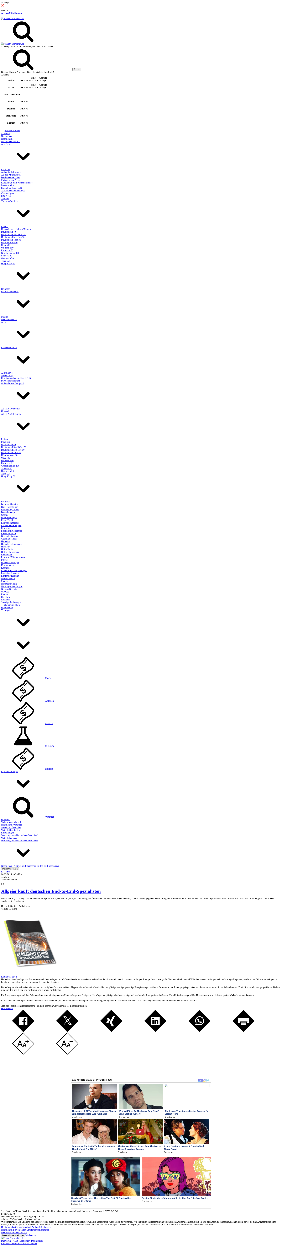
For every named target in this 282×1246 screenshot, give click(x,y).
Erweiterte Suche (12, 130)
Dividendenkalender (10, 380)
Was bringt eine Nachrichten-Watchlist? (19, 835)
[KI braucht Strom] (29, 974)
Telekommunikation (10, 605)
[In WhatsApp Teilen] (199, 1031)
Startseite (5, 133)
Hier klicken (7, 1008)
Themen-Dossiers (9, 201)
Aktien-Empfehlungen (30, 1229)
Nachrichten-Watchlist (11, 824)
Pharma (4, 594)
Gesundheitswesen (10, 536)
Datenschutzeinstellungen (13, 1235)
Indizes (4, 226)
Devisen (49, 769)
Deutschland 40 (8, 232)
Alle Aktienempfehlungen (13, 190)
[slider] (5, 882)
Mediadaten (30, 1235)
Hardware (5, 546)
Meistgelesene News (10, 180)
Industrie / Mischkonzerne (13, 557)
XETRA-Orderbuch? (11, 414)
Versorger (5, 610)
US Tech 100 (7, 247)
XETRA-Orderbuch (10, 408)
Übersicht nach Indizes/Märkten (16, 229)
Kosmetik (5, 568)
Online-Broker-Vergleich (12, 383)
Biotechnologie (8, 512)
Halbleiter (5, 541)
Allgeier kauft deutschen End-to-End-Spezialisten (51, 891)
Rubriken (5, 169)
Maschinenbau (8, 578)
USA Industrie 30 (9, 242)
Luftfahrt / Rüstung (10, 576)
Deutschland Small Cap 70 (13, 234)
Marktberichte (7, 185)
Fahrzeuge (6, 528)
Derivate (49, 723)
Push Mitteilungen (10, 869)
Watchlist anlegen (9, 838)
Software (5, 599)
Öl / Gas (5, 591)
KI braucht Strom (9, 976)
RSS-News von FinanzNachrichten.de (19, 1243)
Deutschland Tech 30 (11, 239)
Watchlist (49, 817)
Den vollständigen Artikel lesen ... (17, 906)
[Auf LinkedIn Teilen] (155, 1031)
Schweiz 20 (6, 255)
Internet (4, 560)
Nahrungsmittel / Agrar (11, 586)
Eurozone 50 (7, 250)
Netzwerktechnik (9, 589)
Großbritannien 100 (10, 253)
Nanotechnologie (9, 583)
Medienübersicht (9, 319)
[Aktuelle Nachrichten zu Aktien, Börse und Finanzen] (12, 18)
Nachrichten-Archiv (17, 1232)
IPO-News (6, 196)
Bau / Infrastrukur (9, 507)
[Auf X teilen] (67, 1031)
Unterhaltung (7, 607)
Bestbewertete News (10, 177)
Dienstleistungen (9, 517)
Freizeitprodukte (8, 533)
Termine (5, 198)
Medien (4, 317)
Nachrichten (6, 136)
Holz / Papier (7, 549)
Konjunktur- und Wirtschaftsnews (16, 182)
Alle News (6, 144)
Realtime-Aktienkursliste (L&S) (16, 378)
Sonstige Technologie (11, 602)
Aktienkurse (6, 372)
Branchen (5, 289)
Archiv (4, 322)
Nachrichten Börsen (10, 1229)
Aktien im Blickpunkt (11, 172)
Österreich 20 (7, 258)
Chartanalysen (7, 193)
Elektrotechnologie (10, 523)
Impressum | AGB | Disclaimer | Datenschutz (22, 1241)
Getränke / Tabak (9, 538)
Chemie (4, 515)
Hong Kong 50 (8, 263)
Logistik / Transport (10, 573)
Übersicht (5, 411)
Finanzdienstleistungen (11, 531)
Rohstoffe (5, 597)
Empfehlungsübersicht (11, 188)
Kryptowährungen (9, 771)
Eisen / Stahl (7, 520)
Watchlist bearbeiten (10, 830)
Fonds (48, 678)
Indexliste (5, 442)
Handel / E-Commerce (11, 544)
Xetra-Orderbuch (24, 1227)
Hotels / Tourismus (10, 552)
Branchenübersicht (10, 291)
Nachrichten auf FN (10, 141)
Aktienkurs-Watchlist (11, 827)
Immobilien (6, 554)
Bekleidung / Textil (10, 509)
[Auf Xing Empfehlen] (111, 1031)
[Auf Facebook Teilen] (23, 1031)
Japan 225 (6, 261)
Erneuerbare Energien (11, 525)
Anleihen (49, 701)
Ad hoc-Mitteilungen (11, 13)
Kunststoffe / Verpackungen (14, 570)
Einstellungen (7, 832)
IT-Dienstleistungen (10, 562)
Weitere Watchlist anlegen (13, 822)
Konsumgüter (7, 565)
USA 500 (5, 245)
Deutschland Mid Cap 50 (13, 237)
